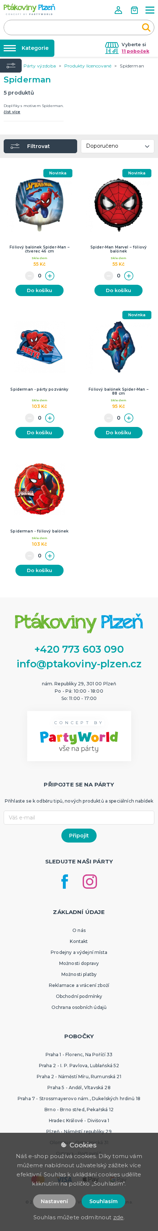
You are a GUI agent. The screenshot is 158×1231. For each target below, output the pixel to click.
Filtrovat (38, 146)
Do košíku (39, 290)
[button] (119, 10)
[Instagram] (90, 881)
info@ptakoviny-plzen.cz (79, 664)
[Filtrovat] (11, 66)
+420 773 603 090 (79, 649)
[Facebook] (64, 881)
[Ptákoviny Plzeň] (29, 9)
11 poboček (135, 51)
